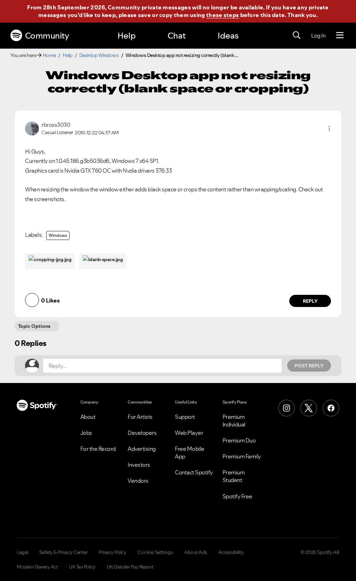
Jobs (86, 433)
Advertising (142, 449)
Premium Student (233, 476)
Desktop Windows (99, 55)
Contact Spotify (194, 472)
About (88, 417)
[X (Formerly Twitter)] (308, 408)
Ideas (228, 35)
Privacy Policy (112, 552)
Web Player (189, 433)
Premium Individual (233, 420)
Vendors (138, 480)
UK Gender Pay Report (130, 567)
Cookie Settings (155, 552)
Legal (22, 552)
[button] (329, 128)
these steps (222, 15)
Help (127, 35)
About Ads (195, 552)
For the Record (98, 449)
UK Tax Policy (82, 567)
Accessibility (231, 552)
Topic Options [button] (34, 326)
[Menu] (340, 35)
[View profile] (32, 128)
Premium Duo (239, 440)
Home (49, 55)
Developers (142, 433)
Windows (58, 235)
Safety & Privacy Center (63, 552)
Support (185, 417)
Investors (139, 464)
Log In (318, 35)
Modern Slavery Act (37, 567)
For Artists (140, 417)
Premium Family (241, 456)
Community (47, 35)
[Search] (296, 35)
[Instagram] (286, 408)
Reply (310, 301)
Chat (177, 35)
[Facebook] (331, 408)
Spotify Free (237, 496)
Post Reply (309, 365)
